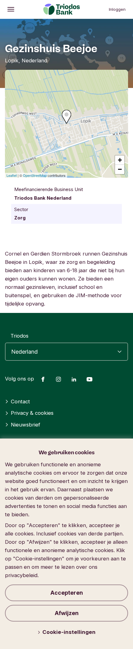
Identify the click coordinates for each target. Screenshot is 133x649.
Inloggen (117, 9)
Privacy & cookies (32, 413)
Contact (20, 401)
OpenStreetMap (35, 175)
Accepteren (66, 592)
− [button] (120, 169)
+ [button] (120, 160)
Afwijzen (67, 613)
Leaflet (11, 175)
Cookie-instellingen (69, 632)
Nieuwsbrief (25, 425)
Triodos (19, 336)
